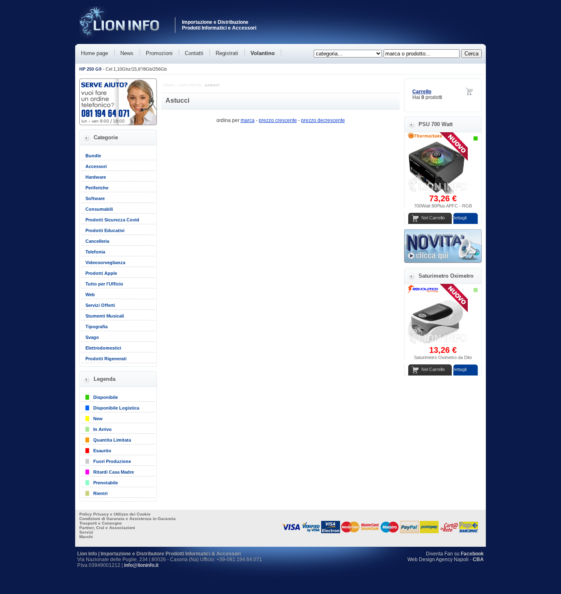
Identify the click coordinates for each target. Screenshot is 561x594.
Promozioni (159, 53)
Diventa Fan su (455, 554)
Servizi (86, 532)
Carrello (421, 91)
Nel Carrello (433, 217)
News (126, 53)
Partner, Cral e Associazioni (107, 527)
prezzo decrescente (323, 120)
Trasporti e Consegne (100, 523)
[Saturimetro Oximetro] (437, 344)
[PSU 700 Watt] (437, 192)
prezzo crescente (278, 120)
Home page (94, 53)
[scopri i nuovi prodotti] (443, 261)
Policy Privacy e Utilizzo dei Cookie (115, 514)
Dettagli (459, 217)
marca (248, 120)
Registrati (227, 53)
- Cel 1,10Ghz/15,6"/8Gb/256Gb (123, 69)
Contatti (194, 53)
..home (168, 85)
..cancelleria (188, 85)
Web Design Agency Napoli (438, 559)
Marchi (86, 536)
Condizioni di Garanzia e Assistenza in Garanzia (127, 518)
